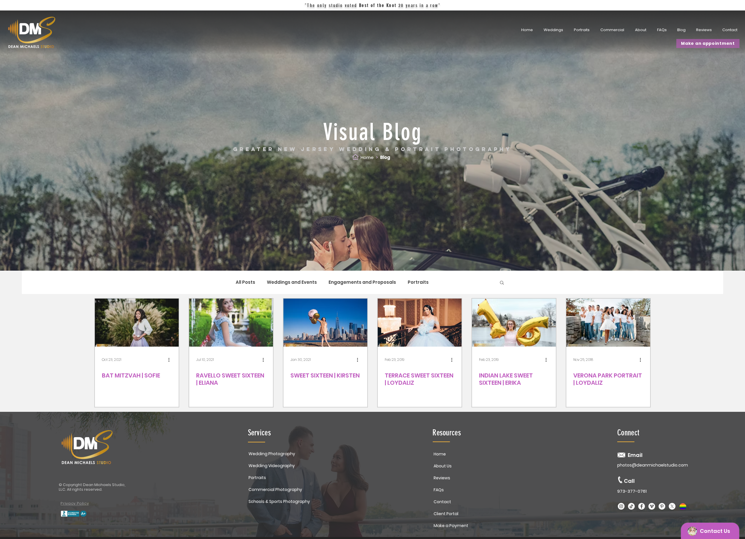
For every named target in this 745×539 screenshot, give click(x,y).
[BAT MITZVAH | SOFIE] (137, 323)
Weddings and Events (292, 282)
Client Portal (446, 514)
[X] (672, 506)
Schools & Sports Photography (279, 501)
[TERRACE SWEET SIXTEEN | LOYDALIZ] (420, 323)
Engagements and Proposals (362, 282)
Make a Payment (451, 526)
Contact (442, 502)
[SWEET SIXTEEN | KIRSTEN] (325, 323)
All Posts (245, 282)
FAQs (439, 490)
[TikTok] (631, 506)
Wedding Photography (272, 454)
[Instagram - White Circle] (621, 506)
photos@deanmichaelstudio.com (652, 465)
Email (635, 455)
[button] (582, 30)
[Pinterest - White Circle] (662, 506)
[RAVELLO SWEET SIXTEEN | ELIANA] (231, 323)
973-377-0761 (632, 491)
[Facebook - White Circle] (641, 506)
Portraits (418, 282)
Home (367, 157)
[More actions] (170, 359)
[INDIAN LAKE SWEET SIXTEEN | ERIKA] (514, 323)
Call (629, 481)
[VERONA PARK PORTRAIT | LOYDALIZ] (608, 323)
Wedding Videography (272, 466)
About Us (443, 466)
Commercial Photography (275, 489)
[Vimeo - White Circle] (651, 506)
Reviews (442, 478)
